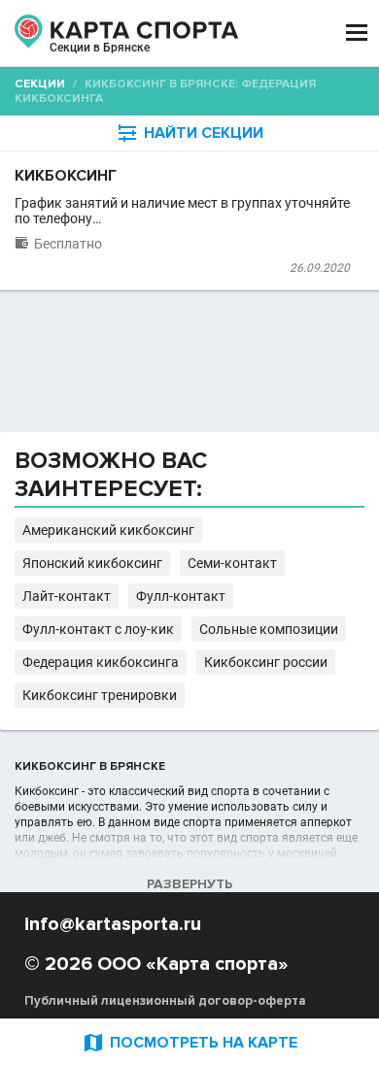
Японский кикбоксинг (92, 563)
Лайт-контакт (66, 596)
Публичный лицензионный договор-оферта (165, 1001)
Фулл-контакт (180, 596)
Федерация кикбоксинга (100, 662)
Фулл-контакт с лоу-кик (98, 629)
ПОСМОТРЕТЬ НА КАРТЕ (189, 1042)
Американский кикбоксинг (108, 530)
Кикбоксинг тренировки (99, 695)
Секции (40, 84)
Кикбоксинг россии (265, 662)
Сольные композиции (268, 629)
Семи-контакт (232, 563)
